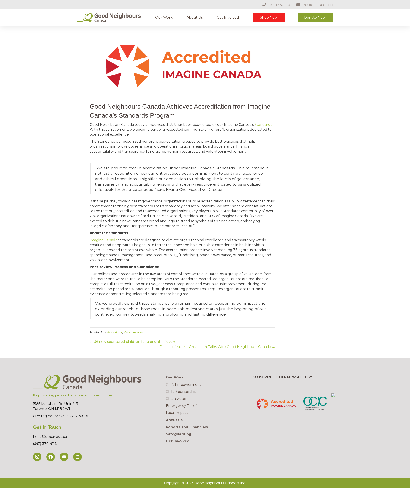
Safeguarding (178, 434)
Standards (263, 125)
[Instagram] (37, 457)
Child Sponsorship (181, 392)
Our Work (164, 17)
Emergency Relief (181, 406)
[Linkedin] (77, 457)
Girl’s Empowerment (183, 385)
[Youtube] (64, 457)
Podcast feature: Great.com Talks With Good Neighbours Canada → (217, 347)
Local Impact (177, 413)
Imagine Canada (103, 240)
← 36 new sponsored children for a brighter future (133, 342)
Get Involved (228, 17)
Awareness (133, 332)
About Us (195, 17)
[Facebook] (50, 457)
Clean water (176, 399)
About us (114, 332)
